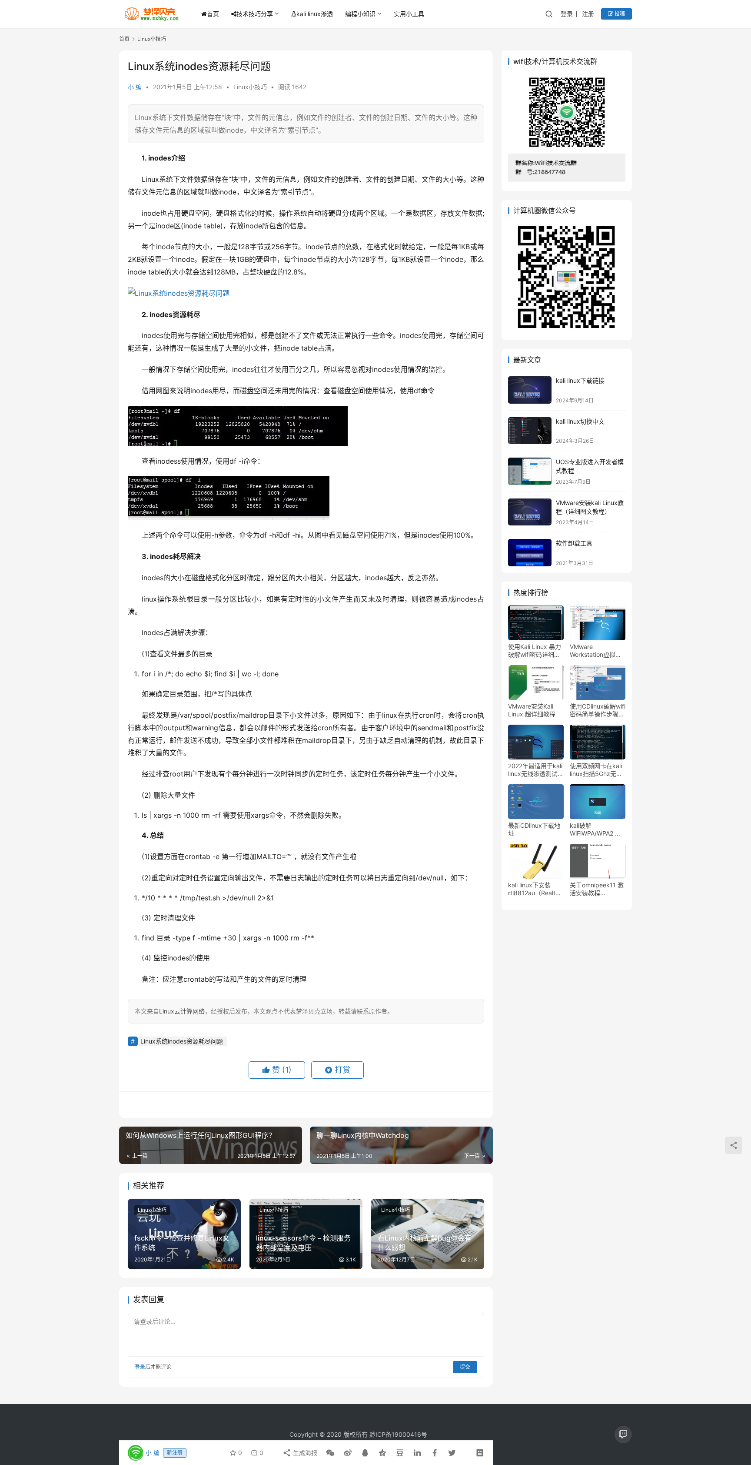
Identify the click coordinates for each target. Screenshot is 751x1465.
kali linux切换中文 (580, 421)
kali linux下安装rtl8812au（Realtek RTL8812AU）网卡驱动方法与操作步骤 (535, 889)
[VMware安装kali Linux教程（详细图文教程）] (530, 512)
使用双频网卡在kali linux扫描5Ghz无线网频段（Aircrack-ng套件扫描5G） (596, 770)
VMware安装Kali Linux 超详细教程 (531, 710)
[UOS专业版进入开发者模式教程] (530, 471)
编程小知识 (360, 13)
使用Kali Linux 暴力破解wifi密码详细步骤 (534, 651)
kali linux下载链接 (580, 380)
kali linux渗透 (314, 13)
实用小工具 (409, 13)
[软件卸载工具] (530, 552)
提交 (465, 1367)
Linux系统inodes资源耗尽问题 (181, 1041)
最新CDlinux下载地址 (534, 829)
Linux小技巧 (250, 86)
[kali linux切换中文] (530, 431)
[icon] (623, 1434)
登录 (567, 13)
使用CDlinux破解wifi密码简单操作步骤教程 (597, 710)
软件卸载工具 (574, 543)
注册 (588, 13)
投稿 (619, 13)
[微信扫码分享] (330, 1453)
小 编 (135, 86)
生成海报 (304, 1452)
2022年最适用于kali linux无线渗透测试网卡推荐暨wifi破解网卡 (536, 770)
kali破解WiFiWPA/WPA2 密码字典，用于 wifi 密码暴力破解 (597, 829)
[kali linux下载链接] (530, 390)
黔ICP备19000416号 (398, 1434)
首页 (213, 13)
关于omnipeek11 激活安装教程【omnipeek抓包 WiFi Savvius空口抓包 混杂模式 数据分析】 (597, 889)
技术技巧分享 (254, 13)
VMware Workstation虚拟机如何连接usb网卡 (595, 651)
